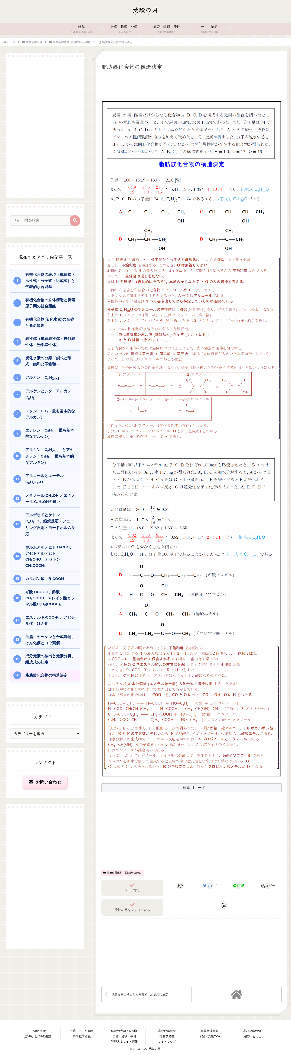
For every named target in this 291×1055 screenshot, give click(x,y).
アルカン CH (42, 377)
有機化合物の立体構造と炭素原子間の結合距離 (50, 303)
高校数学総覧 (167, 1031)
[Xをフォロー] (224, 905)
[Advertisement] (191, 86)
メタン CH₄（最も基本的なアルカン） (50, 414)
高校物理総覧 (210, 1031)
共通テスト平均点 (82, 1031)
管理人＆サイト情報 (124, 1041)
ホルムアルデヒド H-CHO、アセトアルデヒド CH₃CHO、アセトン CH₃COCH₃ (49, 556)
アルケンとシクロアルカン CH (50, 394)
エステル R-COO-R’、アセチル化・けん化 (50, 620)
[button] (268, 886)
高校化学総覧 (252, 1031)
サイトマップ (167, 1041)
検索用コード (194, 788)
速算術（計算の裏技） (39, 1036)
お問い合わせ (48, 782)
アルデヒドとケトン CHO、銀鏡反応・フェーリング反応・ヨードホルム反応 (50, 524)
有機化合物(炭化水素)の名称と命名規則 (49, 322)
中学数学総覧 (82, 1036)
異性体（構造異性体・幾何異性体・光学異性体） (50, 341)
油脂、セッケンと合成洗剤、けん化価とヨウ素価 (50, 640)
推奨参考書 (167, 1036)
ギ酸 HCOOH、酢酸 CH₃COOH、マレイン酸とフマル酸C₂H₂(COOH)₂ (50, 598)
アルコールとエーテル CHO (46, 479)
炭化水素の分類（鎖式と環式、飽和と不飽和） (48, 361)
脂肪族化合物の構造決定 (46, 675)
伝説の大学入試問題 (124, 1031)
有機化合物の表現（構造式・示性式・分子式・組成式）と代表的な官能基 (50, 280)
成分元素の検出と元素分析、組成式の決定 (50, 659)
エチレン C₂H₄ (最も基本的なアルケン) (49, 433)
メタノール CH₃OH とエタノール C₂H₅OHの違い (50, 498)
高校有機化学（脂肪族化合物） (125, 872)
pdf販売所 (39, 1031)
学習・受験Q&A (209, 1036)
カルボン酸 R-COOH (44, 579)
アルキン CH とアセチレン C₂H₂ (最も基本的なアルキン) (49, 456)
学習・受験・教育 (124, 1036)
